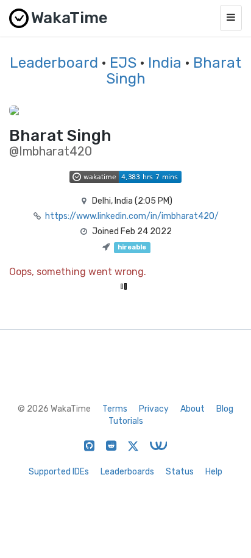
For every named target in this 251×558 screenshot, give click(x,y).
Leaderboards (127, 472)
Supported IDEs (59, 472)
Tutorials (125, 421)
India (165, 62)
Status (180, 472)
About (192, 409)
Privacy (154, 409)
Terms (114, 409)
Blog (224, 409)
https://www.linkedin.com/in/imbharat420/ (132, 216)
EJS (123, 62)
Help (213, 472)
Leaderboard (54, 62)
